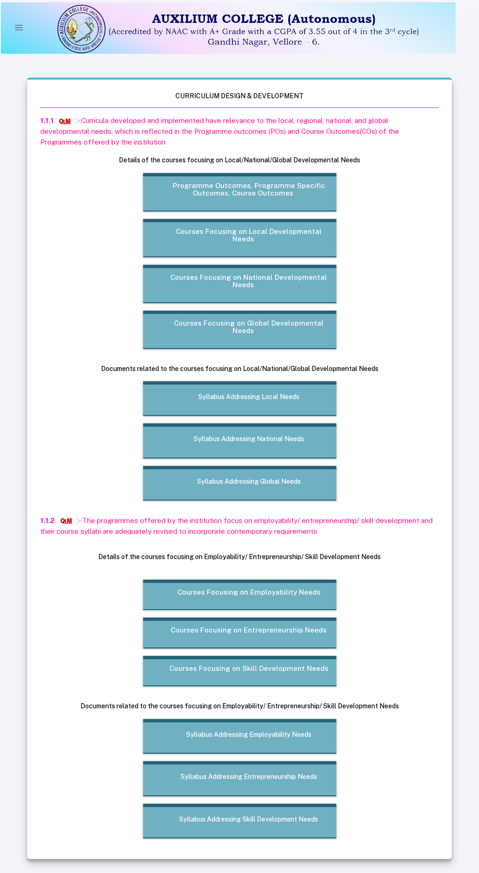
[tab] (243, 189)
